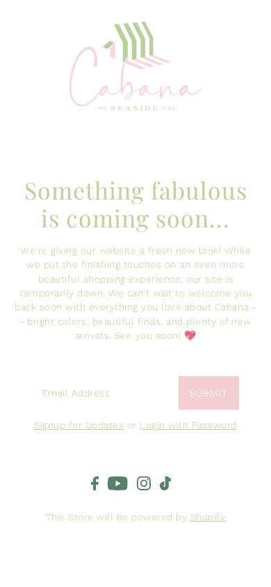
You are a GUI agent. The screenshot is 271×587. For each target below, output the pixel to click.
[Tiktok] (165, 482)
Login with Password (188, 425)
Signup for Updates (79, 425)
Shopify (208, 516)
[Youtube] (118, 482)
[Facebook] (95, 482)
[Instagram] (144, 482)
